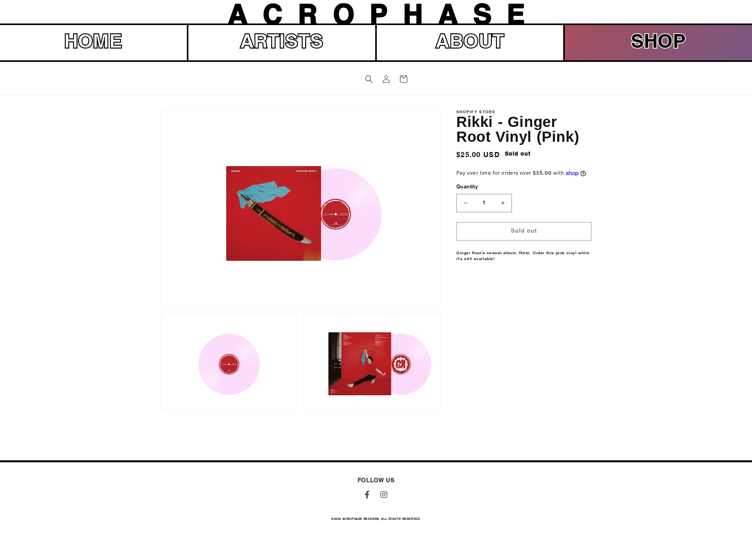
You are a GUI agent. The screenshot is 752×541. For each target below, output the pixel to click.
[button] (369, 79)
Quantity (467, 187)
